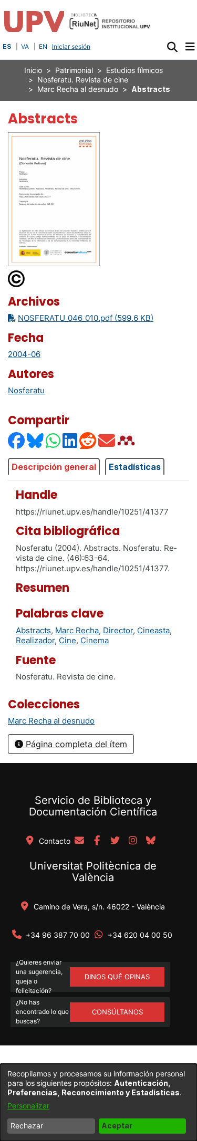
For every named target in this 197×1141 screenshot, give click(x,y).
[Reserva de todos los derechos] (17, 278)
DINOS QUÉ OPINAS (117, 976)
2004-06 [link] (24, 354)
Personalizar (28, 1105)
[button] (172, 46)
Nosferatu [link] (26, 390)
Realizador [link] (35, 640)
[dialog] (98, 1102)
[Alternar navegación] (190, 47)
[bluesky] (151, 841)
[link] (51, 721)
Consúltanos (117, 1012)
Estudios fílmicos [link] (134, 70)
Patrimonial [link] (74, 70)
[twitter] (115, 841)
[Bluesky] (36, 440)
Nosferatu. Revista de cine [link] (82, 79)
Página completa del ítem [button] (75, 744)
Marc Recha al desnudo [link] (77, 89)
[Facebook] (17, 440)
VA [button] (25, 46)
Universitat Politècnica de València (93, 872)
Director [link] (118, 630)
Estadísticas (135, 467)
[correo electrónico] (79, 841)
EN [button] (43, 46)
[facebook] (97, 841)
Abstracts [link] (33, 630)
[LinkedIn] (70, 440)
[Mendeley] (127, 440)
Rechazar (27, 1125)
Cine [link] (67, 640)
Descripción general (54, 467)
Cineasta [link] (153, 630)
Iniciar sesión (72, 46)
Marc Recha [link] (77, 630)
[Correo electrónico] (107, 440)
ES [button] (7, 46)
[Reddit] (88, 440)
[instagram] (133, 841)
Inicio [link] (33, 70)
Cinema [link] (94, 640)
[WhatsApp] (53, 440)
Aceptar (116, 1125)
